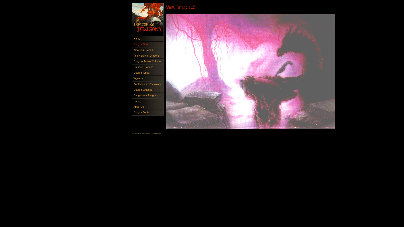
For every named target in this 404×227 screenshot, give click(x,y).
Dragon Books (142, 112)
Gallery (138, 101)
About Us (139, 106)
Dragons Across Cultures (147, 61)
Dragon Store (141, 44)
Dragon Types (141, 72)
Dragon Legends (143, 89)
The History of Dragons (146, 55)
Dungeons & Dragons (146, 95)
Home (137, 38)
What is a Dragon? (144, 50)
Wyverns (138, 78)
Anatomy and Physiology (147, 84)
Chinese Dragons (143, 67)
